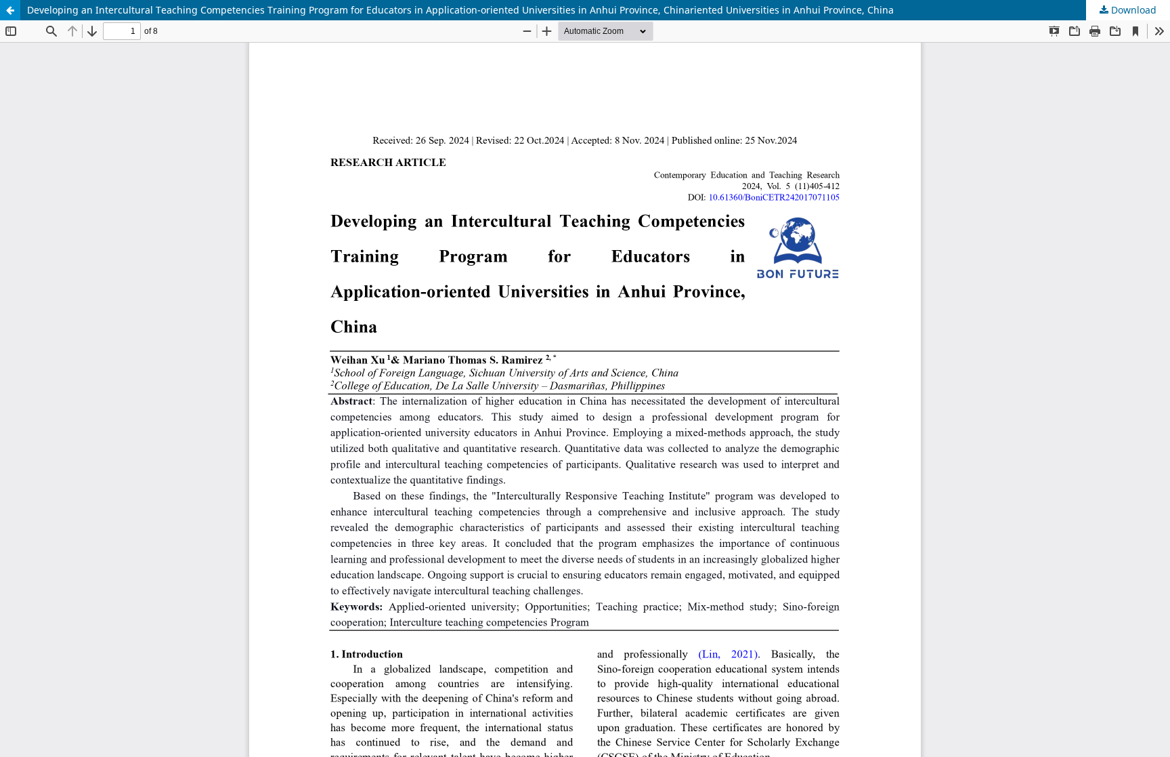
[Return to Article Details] (10, 10)
